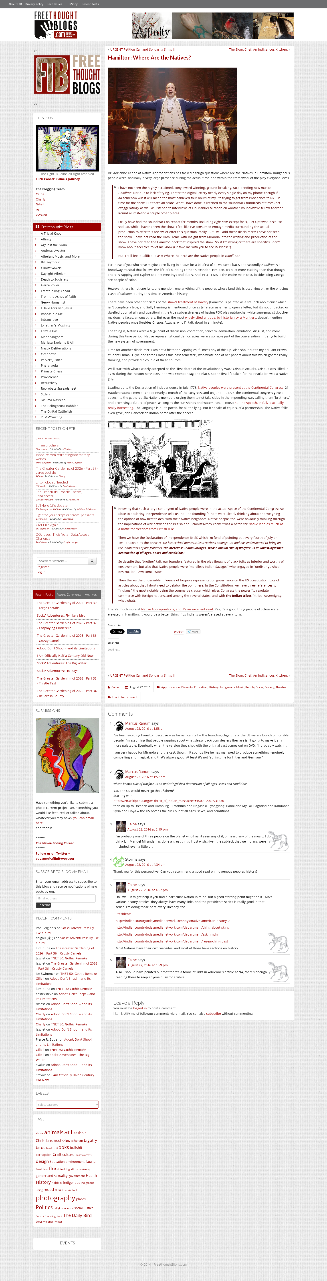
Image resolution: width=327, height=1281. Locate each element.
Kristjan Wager (70, 542)
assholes (62, 1140)
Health (91, 1175)
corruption (44, 1155)
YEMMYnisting (51, 417)
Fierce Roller (50, 285)
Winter (58, 1221)
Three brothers (47, 445)
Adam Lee (74, 499)
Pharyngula (49, 365)
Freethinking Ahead (55, 291)
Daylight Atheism (53, 273)
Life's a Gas (49, 331)
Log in (41, 572)
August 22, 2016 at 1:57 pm (145, 777)
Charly (40, 199)
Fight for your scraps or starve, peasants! (65, 515)
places (81, 1199)
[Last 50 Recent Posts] (47, 438)
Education (57, 1161)
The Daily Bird (77, 1215)
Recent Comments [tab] (69, 594)
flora (54, 1168)
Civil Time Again (47, 525)
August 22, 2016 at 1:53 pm (145, 728)
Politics (44, 1207)
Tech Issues (54, 4)
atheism (77, 1140)
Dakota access (83, 1155)
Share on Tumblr (134, 631)
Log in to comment (124, 697)
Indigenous (71, 1182)
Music (240, 687)
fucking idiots (69, 1169)
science (68, 1208)
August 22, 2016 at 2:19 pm (147, 829)
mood (49, 1189)
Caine (40, 194)
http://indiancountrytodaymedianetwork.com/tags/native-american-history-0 (173, 921)
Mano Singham (52, 337)
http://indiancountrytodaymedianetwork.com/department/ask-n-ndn (167, 934)
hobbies (57, 1183)
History (43, 1182)
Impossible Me (52, 314)
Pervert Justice (51, 360)
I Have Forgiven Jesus (56, 308)
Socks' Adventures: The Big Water (62, 663)
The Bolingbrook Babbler (59, 406)
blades (50, 1148)
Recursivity (49, 383)
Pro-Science (49, 377)
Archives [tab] (91, 594)
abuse (39, 1133)
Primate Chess (51, 371)
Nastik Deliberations (56, 348)
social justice (83, 1208)
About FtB (15, 4)
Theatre (281, 687)
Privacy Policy (34, 4)
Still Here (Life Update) (52, 505)
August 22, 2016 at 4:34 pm (145, 864)
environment (75, 1161)
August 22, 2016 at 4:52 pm (147, 890)
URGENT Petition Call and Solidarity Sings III (143, 49)
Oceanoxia (49, 354)
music (61, 1189)
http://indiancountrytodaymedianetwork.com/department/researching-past (172, 941)
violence (48, 1221)
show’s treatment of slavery (188, 302)
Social (259, 687)
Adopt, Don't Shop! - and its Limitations (66, 648)
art (68, 1131)
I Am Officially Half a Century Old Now (65, 655)
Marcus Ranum (138, 723)
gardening (84, 1169)
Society (40, 1216)
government (77, 1176)
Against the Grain (54, 245)
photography (55, 1197)
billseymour (71, 528)
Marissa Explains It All (57, 342)
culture (68, 1154)
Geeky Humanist (53, 302)
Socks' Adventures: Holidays (57, 671)
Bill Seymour (50, 262)
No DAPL (72, 1190)
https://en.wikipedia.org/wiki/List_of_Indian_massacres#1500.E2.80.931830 (168, 801)
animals (53, 1132)
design (42, 1161)
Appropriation (170, 687)
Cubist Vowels (51, 268)
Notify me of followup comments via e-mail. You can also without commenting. (187, 1013)
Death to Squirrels (54, 279)
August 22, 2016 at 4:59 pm (147, 965)
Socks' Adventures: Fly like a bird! (61, 615)
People (249, 687)
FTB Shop (72, 4)
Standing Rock (53, 1216)
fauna (90, 1161)
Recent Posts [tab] (44, 594)
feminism (42, 1169)
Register (43, 567)
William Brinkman (86, 509)
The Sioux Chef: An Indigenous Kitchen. (258, 49)
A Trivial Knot (51, 233)
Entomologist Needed (52, 482)
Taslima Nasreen (53, 400)
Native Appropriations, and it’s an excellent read (177, 609)
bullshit (76, 1147)
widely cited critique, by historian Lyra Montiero (220, 317)
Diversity (187, 687)
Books (62, 1147)
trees (39, 1221)
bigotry (90, 1140)
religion (58, 1208)
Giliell (40, 204)
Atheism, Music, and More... (61, 256)
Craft (56, 1154)
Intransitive (49, 319)
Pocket (179, 632)
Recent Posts (90, 4)
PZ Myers (67, 448)
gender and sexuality (52, 1175)
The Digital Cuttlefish (56, 411)
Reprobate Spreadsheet (58, 388)
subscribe (213, 1013)
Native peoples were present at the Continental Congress (240, 387)
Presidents (123, 914)
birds (40, 1147)
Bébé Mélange (70, 486)
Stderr (45, 394)
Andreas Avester (53, 250)
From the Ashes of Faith (58, 296)
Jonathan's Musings (55, 325)
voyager (41, 214)
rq (37, 209)
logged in (140, 1008)
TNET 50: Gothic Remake (69, 958)
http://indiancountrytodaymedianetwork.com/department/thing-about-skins (172, 927)
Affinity (46, 239)
